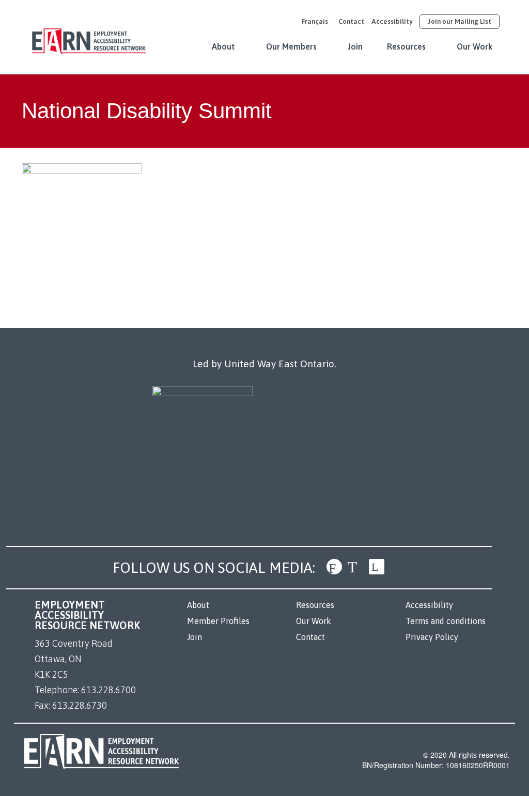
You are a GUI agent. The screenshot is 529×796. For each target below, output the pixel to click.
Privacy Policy (432, 637)
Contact (351, 21)
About (223, 46)
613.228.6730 (79, 705)
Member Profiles (218, 621)
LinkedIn (376, 566)
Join (355, 46)
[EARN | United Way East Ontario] (89, 35)
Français (315, 21)
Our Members (291, 46)
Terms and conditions (446, 621)
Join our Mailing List (459, 21)
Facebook (334, 566)
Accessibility (391, 21)
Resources (406, 46)
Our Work (474, 46)
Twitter (355, 566)
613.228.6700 (108, 689)
